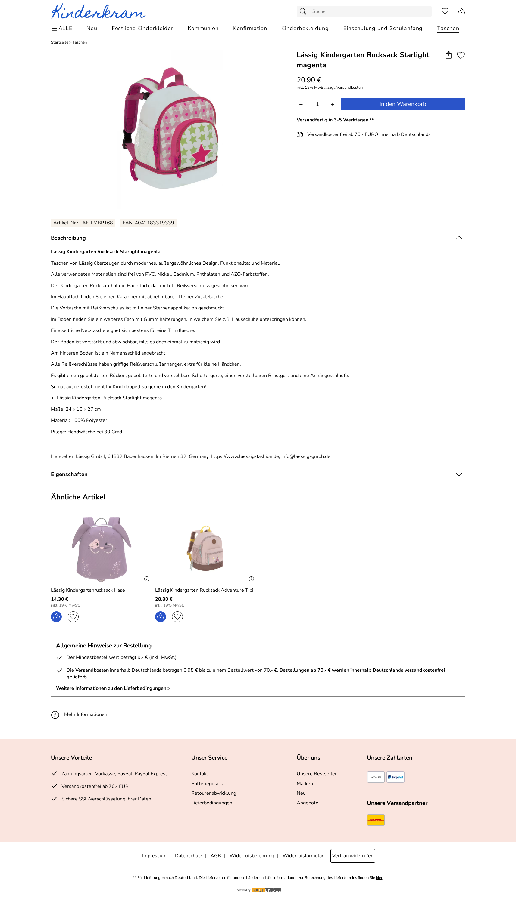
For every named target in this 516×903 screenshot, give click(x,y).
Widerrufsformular (303, 855)
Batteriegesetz (207, 783)
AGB (216, 855)
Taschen (80, 42)
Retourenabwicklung (213, 793)
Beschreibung (68, 237)
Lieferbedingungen (211, 803)
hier (379, 877)
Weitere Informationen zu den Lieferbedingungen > (113, 688)
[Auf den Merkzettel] (460, 55)
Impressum (154, 855)
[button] (448, 55)
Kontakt (199, 773)
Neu (301, 793)
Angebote (307, 803)
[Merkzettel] (445, 11)
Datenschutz (188, 855)
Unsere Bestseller (317, 773)
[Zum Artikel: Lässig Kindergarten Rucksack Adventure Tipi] (206, 549)
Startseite (59, 42)
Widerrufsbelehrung (252, 855)
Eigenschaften (69, 474)
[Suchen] (304, 11)
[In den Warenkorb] (56, 616)
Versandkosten (349, 87)
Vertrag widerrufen (353, 855)
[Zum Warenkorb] (461, 11)
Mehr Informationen (85, 714)
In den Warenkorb (403, 104)
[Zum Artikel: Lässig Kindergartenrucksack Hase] (101, 549)
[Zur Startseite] (101, 11)
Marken (305, 783)
